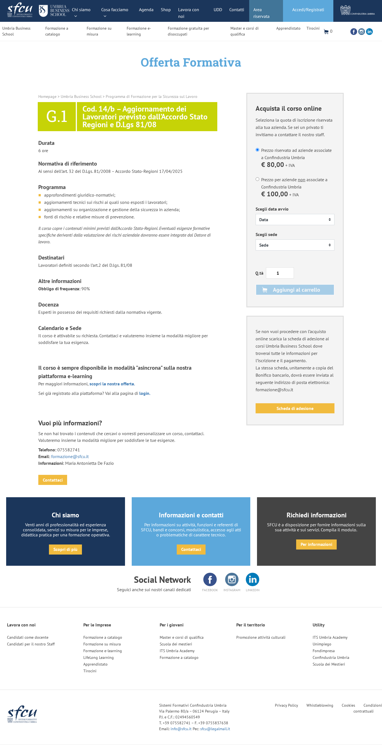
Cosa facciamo (114, 9)
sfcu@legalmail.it (215, 728)
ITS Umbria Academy (177, 650)
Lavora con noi (188, 13)
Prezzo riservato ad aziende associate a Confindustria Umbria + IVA (296, 158)
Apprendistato (288, 28)
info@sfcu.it (182, 728)
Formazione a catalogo (56, 31)
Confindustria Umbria (331, 657)
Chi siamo (81, 9)
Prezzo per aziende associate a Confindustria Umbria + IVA (294, 187)
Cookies (348, 705)
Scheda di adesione (295, 408)
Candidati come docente (27, 637)
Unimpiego (322, 644)
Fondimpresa (324, 650)
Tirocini (313, 28)
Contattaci (53, 480)
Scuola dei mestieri (176, 644)
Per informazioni (316, 544)
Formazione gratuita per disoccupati (188, 31)
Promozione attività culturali (261, 637)
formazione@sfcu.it (70, 456)
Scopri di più (65, 549)
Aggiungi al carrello (296, 289)
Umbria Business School (16, 31)
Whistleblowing (319, 705)
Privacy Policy (286, 705)
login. (144, 393)
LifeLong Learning (98, 657)
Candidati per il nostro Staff (31, 644)
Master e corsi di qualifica (244, 31)
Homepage (47, 96)
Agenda (146, 9)
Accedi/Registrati (308, 9)
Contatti (236, 9)
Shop (166, 9)
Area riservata (261, 13)
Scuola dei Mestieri (329, 664)
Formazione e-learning (139, 31)
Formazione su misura (99, 31)
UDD (218, 9)
